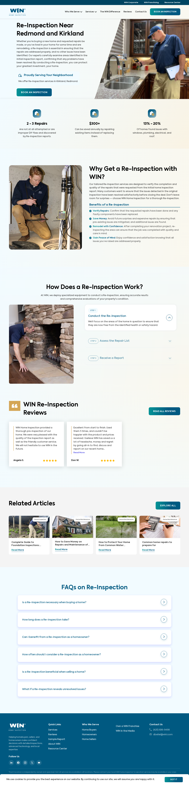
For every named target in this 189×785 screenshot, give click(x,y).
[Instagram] (25, 762)
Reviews (128, 12)
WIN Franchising (151, 2)
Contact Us (141, 12)
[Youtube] (39, 762)
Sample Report (56, 739)
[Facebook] (18, 762)
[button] (94, 602)
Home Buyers (89, 730)
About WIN (54, 744)
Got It (173, 780)
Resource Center (172, 2)
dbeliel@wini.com (163, 735)
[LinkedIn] (11, 762)
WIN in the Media (125, 731)
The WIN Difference (110, 12)
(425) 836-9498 (161, 730)
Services (90, 12)
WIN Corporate (131, 2)
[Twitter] (32, 762)
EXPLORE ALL (168, 506)
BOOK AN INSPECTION (34, 92)
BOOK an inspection (165, 12)
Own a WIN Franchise (127, 726)
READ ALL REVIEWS (164, 411)
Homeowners (89, 735)
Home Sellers (89, 739)
